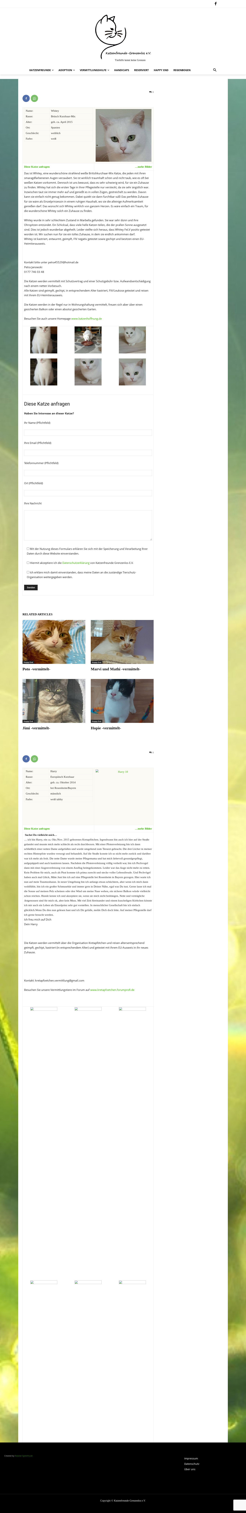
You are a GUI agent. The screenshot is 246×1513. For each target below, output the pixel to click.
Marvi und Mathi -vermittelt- (115, 669)
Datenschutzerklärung (76, 563)
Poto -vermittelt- (36, 669)
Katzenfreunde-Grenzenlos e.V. (130, 1500)
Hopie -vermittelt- (106, 728)
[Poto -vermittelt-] (54, 642)
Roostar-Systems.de (24, 1455)
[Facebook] (215, 4)
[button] (215, 70)
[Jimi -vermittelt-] (54, 701)
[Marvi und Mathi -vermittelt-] (122, 642)
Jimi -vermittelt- (36, 728)
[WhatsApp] (34, 98)
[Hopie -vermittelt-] (122, 701)
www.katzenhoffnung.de (86, 318)
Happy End (28, 662)
